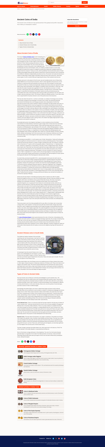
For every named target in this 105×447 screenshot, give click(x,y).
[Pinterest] (59, 439)
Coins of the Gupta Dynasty (32, 410)
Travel (86, 6)
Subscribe (77, 25)
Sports (77, 6)
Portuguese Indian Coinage (32, 351)
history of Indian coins (28, 56)
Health (46, 6)
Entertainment (34, 6)
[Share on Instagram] (30, 34)
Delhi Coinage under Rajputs (32, 356)
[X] (56, 439)
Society (68, 6)
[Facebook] (53, 439)
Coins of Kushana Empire (31, 417)
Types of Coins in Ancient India (27, 47)
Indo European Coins (30, 379)
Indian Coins (31, 8)
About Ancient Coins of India (26, 43)
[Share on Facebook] (36, 34)
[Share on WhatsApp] (27, 34)
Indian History (57, 6)
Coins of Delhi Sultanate (31, 398)
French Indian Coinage (30, 363)
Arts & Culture (21, 6)
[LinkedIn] (62, 439)
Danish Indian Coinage (30, 370)
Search (84, 2)
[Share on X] (33, 34)
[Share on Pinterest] (39, 34)
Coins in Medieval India (31, 391)
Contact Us (42, 438)
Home (18, 8)
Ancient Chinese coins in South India (28, 45)
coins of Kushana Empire (25, 217)
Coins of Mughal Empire (31, 404)
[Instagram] (65, 439)
